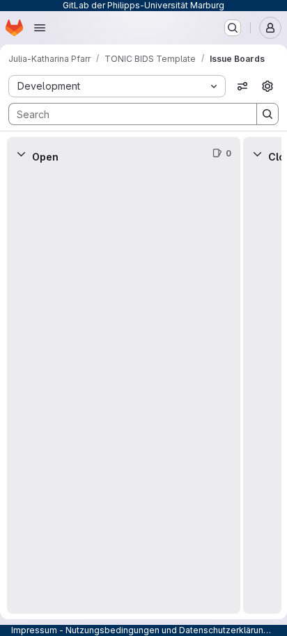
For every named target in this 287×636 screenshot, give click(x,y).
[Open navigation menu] (40, 28)
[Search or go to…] (232, 27)
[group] (123, 392)
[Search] (267, 114)
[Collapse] (21, 153)
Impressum (34, 630)
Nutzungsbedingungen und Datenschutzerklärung (167, 630)
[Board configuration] (267, 86)
